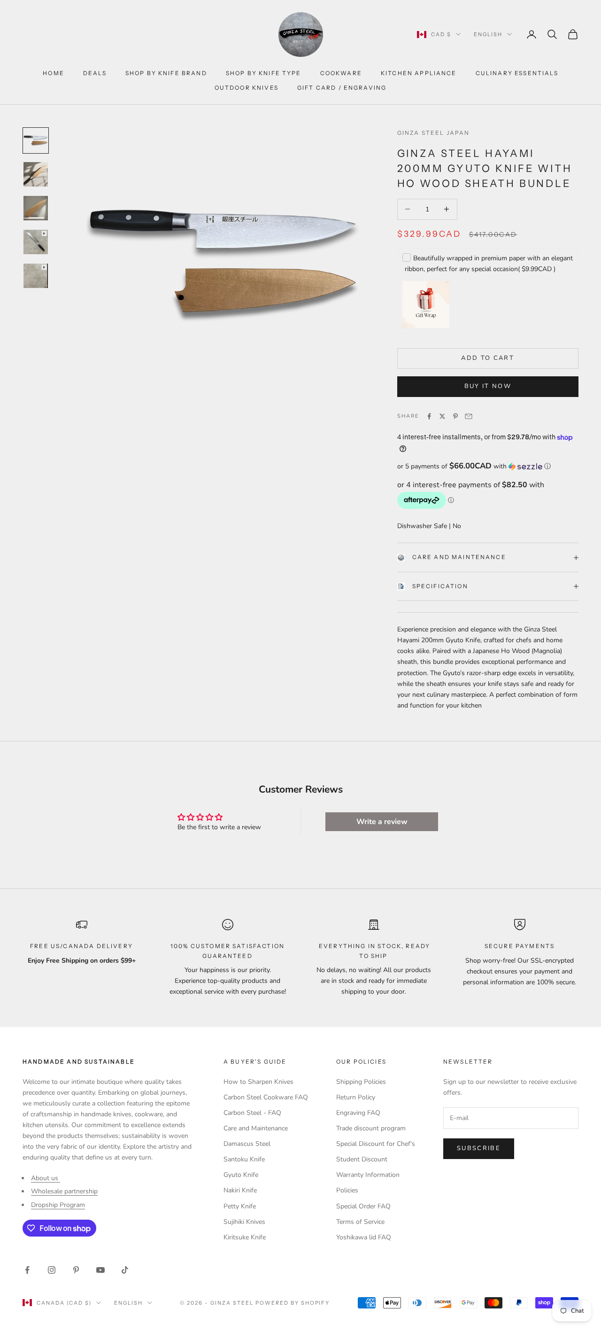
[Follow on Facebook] (27, 1270)
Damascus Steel (246, 1143)
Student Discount (361, 1159)
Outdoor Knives (246, 87)
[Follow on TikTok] (125, 1270)
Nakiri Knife (240, 1190)
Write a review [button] (382, 822)
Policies (347, 1190)
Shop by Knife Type (263, 73)
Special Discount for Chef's (375, 1143)
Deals (95, 73)
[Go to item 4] (36, 242)
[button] (487, 466)
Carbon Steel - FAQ (252, 1112)
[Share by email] (468, 416)
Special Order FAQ (363, 1206)
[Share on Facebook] (429, 416)
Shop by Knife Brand (166, 73)
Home (53, 73)
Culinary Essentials (517, 73)
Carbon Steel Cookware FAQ (265, 1097)
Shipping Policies (361, 1081)
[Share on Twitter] (442, 416)
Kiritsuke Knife (244, 1237)
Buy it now (487, 386)
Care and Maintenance (459, 556)
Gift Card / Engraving (341, 87)
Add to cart (487, 358)
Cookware (341, 73)
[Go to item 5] (36, 276)
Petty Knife (239, 1206)
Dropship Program (58, 1204)
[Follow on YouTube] (100, 1270)
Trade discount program (371, 1128)
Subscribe (479, 1148)
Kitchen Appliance (419, 73)
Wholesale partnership (64, 1191)
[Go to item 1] (36, 140)
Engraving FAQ (358, 1112)
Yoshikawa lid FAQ (363, 1237)
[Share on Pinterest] (455, 416)
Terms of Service (360, 1221)
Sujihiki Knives (244, 1221)
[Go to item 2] (36, 174)
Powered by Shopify (292, 1303)
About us (45, 1178)
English (488, 34)
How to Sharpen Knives (258, 1081)
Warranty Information (368, 1174)
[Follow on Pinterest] (76, 1270)
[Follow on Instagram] (51, 1270)
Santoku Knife (244, 1159)
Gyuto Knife (240, 1174)
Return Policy (355, 1097)
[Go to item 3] (36, 208)
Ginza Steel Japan (433, 132)
